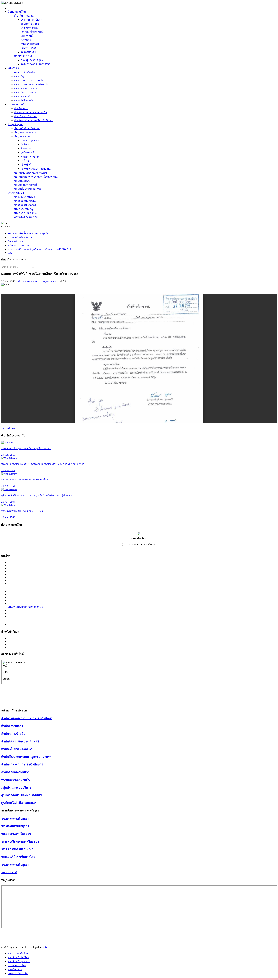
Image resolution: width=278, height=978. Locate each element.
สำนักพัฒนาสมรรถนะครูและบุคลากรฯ (26, 756)
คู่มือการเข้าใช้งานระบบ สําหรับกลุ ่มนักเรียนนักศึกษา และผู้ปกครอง (36, 495)
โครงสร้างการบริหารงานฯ (36, 64)
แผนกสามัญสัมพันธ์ (25, 72)
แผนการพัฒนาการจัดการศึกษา (25, 606)
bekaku (46, 947)
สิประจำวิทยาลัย (30, 44)
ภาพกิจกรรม (15, 969)
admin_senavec (23, 281)
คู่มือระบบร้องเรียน (18, 245)
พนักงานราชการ (30, 156)
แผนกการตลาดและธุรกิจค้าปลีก (32, 84)
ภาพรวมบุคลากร (30, 140)
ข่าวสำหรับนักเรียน (18, 957)
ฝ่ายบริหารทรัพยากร (25, 116)
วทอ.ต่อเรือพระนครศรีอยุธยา (20, 841)
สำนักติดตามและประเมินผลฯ (20, 741)
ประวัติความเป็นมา (31, 19)
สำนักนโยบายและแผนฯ (16, 749)
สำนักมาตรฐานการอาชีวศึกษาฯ (22, 764)
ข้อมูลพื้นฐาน (15, 124)
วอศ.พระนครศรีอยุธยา (16, 833)
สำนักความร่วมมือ (13, 733)
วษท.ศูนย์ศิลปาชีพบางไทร (18, 856)
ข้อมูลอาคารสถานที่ (25, 184)
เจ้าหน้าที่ (26, 164)
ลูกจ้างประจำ (28, 152)
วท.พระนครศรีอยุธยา (15, 826)
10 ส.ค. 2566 (8, 517)
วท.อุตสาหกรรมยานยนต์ (17, 849)
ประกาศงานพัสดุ (17, 965)
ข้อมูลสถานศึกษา (17, 11)
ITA (10, 252)
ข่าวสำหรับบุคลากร (25, 205)
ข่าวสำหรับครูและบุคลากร (45, 281)
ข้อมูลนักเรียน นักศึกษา (27, 128)
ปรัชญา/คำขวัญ (29, 27)
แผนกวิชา (13, 68)
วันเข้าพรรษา (15, 241)
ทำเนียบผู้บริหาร (23, 56)
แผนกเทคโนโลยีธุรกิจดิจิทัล (29, 80)
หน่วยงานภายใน (17, 104)
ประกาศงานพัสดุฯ (24, 209)
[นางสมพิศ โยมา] (139, 534)
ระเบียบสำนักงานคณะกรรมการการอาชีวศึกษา (25, 479)
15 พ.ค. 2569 (8, 470)
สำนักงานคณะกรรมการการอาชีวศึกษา (26, 718)
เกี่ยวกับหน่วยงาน (24, 15)
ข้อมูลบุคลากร (22, 136)
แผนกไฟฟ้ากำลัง (23, 100)
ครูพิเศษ (25, 160)
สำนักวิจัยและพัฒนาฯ (15, 772)
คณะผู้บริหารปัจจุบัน (32, 60)
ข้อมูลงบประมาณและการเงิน (30, 172)
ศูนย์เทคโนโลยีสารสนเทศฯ (19, 803)
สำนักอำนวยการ (12, 726)
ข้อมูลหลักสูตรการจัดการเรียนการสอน (36, 176)
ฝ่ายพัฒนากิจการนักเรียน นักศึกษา (33, 120)
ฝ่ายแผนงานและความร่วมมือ (30, 112)
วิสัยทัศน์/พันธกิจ (30, 23)
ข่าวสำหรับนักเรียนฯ (25, 201)
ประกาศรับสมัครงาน (25, 213)
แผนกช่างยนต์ (22, 96)
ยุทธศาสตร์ (27, 35)
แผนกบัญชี (20, 76)
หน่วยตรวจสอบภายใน (15, 779)
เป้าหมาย (26, 39)
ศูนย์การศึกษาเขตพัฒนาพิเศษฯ (21, 795)
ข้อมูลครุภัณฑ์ (22, 180)
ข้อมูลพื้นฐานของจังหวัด (27, 188)
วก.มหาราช (9, 872)
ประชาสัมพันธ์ (16, 193)
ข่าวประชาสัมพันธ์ (24, 197)
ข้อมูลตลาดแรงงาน (25, 132)
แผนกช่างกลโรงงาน (25, 88)
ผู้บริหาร (25, 144)
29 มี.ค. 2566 (8, 454)
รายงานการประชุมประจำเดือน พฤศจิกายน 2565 (26, 448)
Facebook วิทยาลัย (18, 973)
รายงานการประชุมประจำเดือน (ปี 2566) (22, 511)
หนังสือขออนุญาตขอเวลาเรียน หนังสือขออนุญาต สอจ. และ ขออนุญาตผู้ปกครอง (42, 464)
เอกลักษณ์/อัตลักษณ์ (32, 31)
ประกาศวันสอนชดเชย (20, 237)
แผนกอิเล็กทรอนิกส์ (25, 92)
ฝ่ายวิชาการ (21, 108)
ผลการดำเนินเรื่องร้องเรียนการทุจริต (28, 233)
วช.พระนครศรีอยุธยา (15, 818)
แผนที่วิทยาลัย (28, 48)
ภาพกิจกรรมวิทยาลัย (26, 217)
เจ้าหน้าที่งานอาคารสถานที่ (36, 168)
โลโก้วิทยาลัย (28, 52)
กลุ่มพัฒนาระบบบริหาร (16, 787)
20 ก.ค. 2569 (8, 486)
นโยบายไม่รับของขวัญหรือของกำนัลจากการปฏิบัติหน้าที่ (39, 249)
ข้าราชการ (27, 148)
